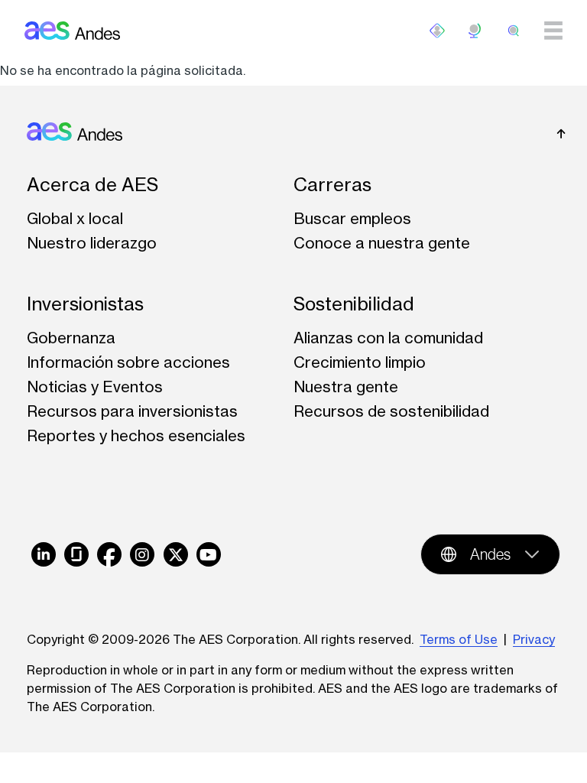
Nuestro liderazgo (92, 242)
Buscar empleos (352, 218)
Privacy (534, 639)
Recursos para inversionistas (132, 411)
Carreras (332, 185)
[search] (513, 30)
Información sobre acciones (128, 362)
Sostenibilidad (354, 304)
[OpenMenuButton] (437, 30)
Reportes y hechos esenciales (136, 435)
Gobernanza (71, 337)
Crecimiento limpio (360, 362)
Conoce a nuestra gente (382, 242)
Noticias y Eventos (95, 386)
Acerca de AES (92, 185)
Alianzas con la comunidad (388, 337)
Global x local (75, 218)
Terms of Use (459, 639)
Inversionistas (85, 304)
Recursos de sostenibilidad (391, 411)
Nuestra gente (346, 386)
